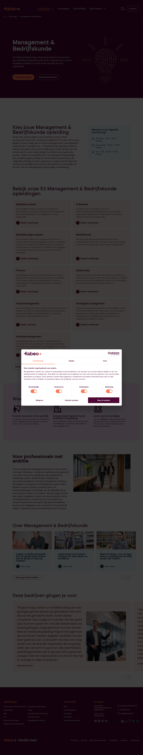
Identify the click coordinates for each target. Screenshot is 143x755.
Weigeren (39, 400)
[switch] (59, 391)
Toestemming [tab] (38, 361)
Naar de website (103, 400)
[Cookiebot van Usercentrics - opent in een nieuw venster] (109, 353)
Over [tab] (105, 361)
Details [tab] (71, 361)
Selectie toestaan (71, 400)
